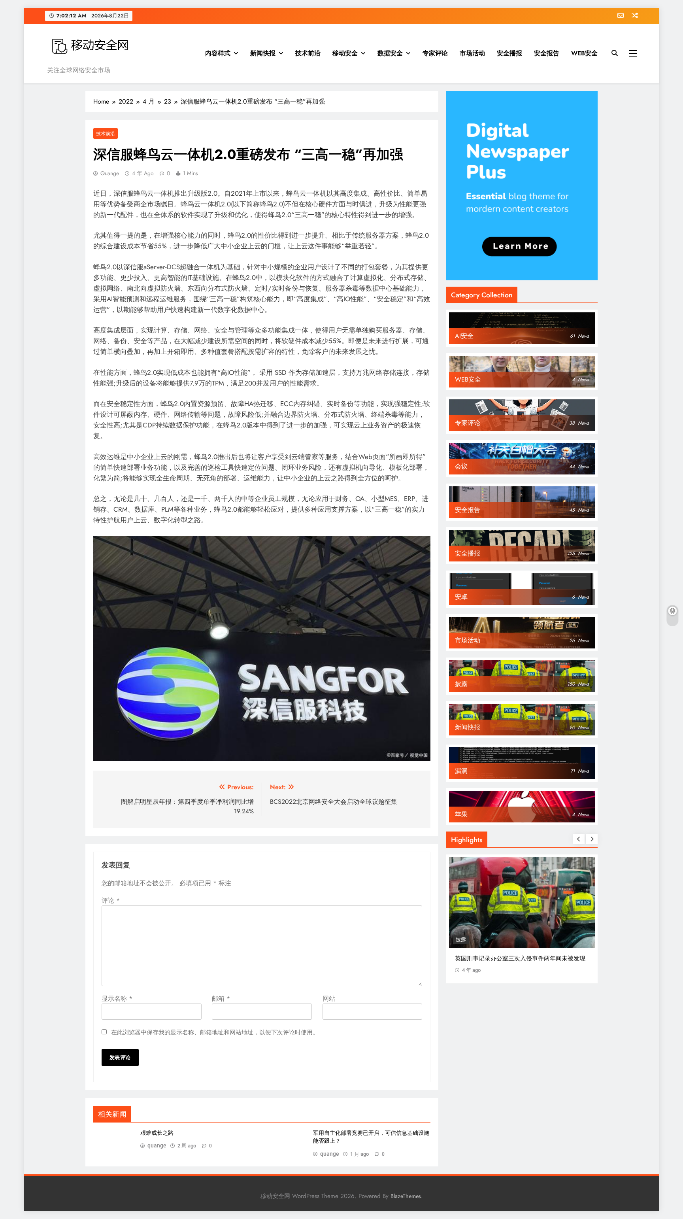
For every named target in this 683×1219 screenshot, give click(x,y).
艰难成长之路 (157, 1133)
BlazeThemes (406, 1196)
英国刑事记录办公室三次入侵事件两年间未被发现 (520, 958)
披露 (461, 940)
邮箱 (221, 998)
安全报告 (546, 53)
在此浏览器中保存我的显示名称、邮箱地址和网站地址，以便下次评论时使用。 (215, 1032)
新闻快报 (262, 53)
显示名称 (117, 998)
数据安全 (390, 53)
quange (109, 173)
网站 (329, 998)
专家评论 (435, 53)
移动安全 (345, 53)
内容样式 (217, 53)
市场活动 (472, 53)
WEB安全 (584, 53)
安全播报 (509, 53)
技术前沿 (308, 53)
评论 (111, 900)
